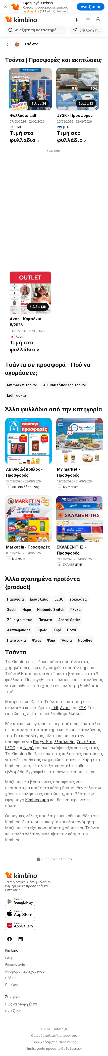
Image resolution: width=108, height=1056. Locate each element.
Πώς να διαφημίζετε (21, 1004)
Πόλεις (10, 977)
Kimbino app (37, 800)
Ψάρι (51, 640)
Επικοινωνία (15, 964)
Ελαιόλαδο (39, 599)
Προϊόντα (13, 984)
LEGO (59, 599)
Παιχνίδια (15, 599)
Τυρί (57, 630)
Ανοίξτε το (90, 6)
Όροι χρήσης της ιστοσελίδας (54, 1042)
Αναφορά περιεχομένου (25, 971)
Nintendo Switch (50, 610)
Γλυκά (75, 610)
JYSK (82, 707)
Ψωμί (36, 640)
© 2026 (54, 1029)
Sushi (11, 610)
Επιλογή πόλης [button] (90, 30)
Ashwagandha (18, 630)
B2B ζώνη (13, 1010)
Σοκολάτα (78, 599)
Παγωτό (45, 620)
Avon (65, 707)
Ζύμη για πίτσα (19, 620)
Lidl (54, 707)
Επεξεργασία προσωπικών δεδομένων (54, 1049)
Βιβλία (41, 630)
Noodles (85, 640)
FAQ (8, 957)
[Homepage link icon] (38, 859)
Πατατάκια (16, 640)
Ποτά (71, 630)
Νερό (26, 610)
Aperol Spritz (69, 620)
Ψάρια (66, 640)
